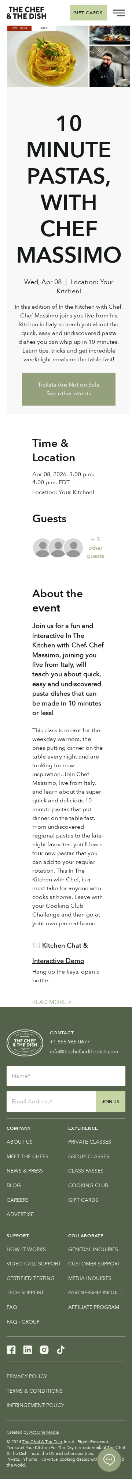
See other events (69, 393)
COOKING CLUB (88, 1185)
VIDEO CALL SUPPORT (34, 1263)
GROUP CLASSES (88, 1156)
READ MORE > (52, 1002)
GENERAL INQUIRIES (93, 1249)
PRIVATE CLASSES (89, 1142)
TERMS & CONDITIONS (35, 1391)
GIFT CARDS (83, 1200)
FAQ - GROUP (23, 1321)
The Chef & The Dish (42, 1442)
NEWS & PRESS (25, 1170)
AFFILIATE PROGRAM (93, 1307)
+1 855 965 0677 (70, 1041)
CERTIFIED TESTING (31, 1278)
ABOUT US (20, 1142)
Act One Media (44, 1432)
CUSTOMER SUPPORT (94, 1263)
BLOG (14, 1185)
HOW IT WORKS (26, 1249)
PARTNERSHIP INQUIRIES (96, 1292)
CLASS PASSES (85, 1170)
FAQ (12, 1307)
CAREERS (18, 1200)
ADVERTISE (20, 1214)
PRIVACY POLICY (27, 1376)
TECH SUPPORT (25, 1292)
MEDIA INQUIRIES (89, 1278)
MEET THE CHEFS (27, 1156)
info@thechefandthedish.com (84, 1051)
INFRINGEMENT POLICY (35, 1405)
